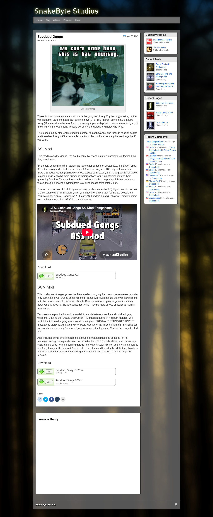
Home (40, 20)
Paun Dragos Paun (155, 142)
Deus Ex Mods (162, 122)
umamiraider (154, 198)
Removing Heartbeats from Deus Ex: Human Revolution (165, 86)
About (77, 20)
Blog (48, 20)
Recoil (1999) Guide (164, 113)
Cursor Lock (154, 167)
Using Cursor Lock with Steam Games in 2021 (162, 150)
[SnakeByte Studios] (66, 11)
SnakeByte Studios (46, 504)
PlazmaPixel (154, 181)
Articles (56, 20)
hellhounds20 (155, 175)
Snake (152, 147)
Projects (67, 20)
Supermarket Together (162, 40)
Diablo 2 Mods (158, 144)
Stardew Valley (159, 47)
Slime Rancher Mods (164, 103)
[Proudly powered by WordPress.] (176, 504)
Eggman (152, 156)
